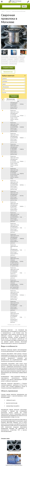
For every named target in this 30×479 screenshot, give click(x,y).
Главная (2, 11)
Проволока (8, 11)
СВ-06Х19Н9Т (4, 61)
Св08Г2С (16, 59)
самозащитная (12, 63)
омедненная (21, 57)
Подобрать (14, 96)
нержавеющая (13, 57)
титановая (10, 59)
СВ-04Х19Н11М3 (13, 61)
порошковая (4, 63)
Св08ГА (21, 59)
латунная (3, 59)
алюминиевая (4, 57)
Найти (24, 6)
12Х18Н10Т (21, 61)
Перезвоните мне (8, 71)
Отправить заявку (8, 67)
